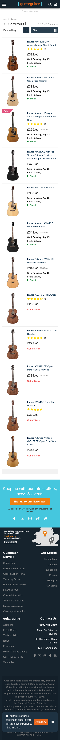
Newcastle (51, 585)
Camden (52, 564)
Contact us (9, 563)
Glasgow (52, 580)
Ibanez (14, 19)
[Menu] (9, 4)
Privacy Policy (24, 509)
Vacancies (8, 662)
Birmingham (50, 559)
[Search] (50, 4)
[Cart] (55, 4)
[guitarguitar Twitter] (22, 518)
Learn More (13, 727)
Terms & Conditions (13, 600)
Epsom (53, 575)
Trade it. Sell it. (11, 635)
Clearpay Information (14, 611)
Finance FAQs (10, 589)
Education (8, 646)
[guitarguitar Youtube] (46, 518)
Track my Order (11, 579)
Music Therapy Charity (15, 651)
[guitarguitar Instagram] (30, 518)
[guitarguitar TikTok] (38, 518)
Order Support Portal (14, 573)
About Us (8, 624)
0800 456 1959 (48, 624)
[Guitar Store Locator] (30, 536)
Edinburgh (51, 569)
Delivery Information (13, 568)
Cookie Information (13, 595)
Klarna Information (13, 606)
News (6, 640)
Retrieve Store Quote (14, 584)
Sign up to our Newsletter (30, 501)
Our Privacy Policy (13, 656)
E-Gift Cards (9, 630)
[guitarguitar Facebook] (14, 518)
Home (4, 19)
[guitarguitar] (30, 4)
